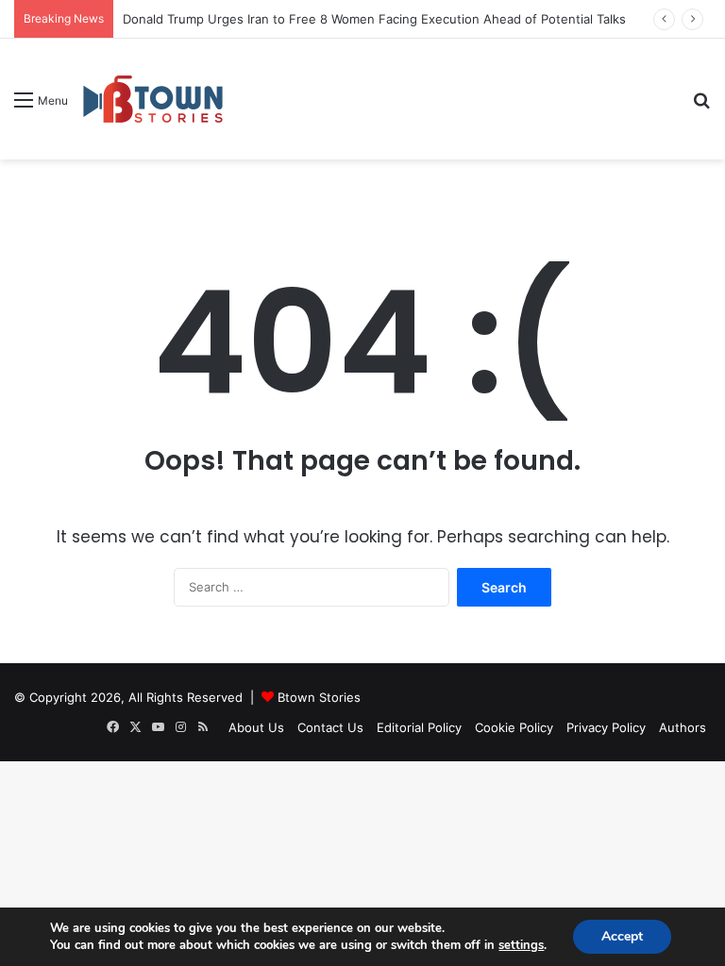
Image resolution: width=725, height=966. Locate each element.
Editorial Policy (419, 727)
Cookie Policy (514, 727)
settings (521, 945)
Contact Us (330, 727)
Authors (682, 727)
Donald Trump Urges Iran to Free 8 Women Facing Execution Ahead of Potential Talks (374, 18)
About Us (256, 727)
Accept (622, 936)
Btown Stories (319, 697)
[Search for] (701, 106)
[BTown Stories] (153, 99)
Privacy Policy (606, 727)
